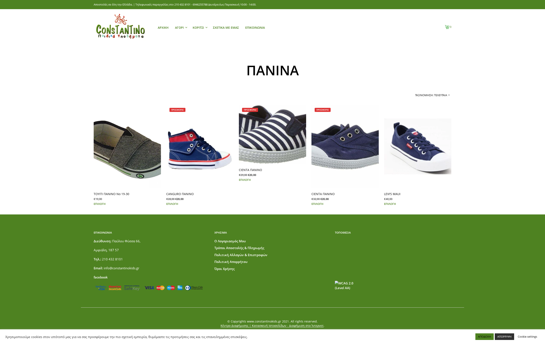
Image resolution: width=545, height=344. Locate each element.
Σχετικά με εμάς (226, 28)
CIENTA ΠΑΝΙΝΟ (250, 170)
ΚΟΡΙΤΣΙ (198, 28)
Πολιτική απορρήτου (230, 262)
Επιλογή (100, 204)
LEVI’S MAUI (392, 194)
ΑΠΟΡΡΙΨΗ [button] (504, 336)
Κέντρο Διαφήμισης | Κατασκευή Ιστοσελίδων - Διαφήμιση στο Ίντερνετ (272, 325)
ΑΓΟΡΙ (179, 28)
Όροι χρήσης (224, 269)
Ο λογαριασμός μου (230, 241)
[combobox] (416, 95)
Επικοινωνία (255, 28)
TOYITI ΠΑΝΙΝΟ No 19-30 (111, 194)
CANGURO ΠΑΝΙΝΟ (180, 194)
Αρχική (163, 28)
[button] (448, 27)
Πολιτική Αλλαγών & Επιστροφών (240, 255)
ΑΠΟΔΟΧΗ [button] (484, 336)
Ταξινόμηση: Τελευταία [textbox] (431, 95)
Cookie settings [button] (527, 336)
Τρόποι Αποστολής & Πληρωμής (239, 248)
